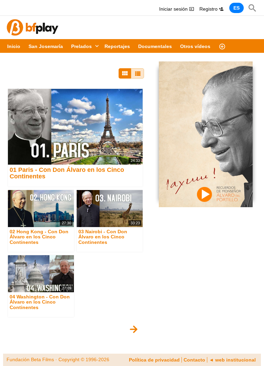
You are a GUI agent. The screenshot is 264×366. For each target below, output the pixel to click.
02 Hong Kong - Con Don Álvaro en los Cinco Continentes (39, 237)
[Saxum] (205, 134)
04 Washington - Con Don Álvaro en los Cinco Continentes (40, 302)
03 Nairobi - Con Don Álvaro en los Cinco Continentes (102, 237)
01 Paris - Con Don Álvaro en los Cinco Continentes (67, 173)
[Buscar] (252, 8)
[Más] (222, 46)
